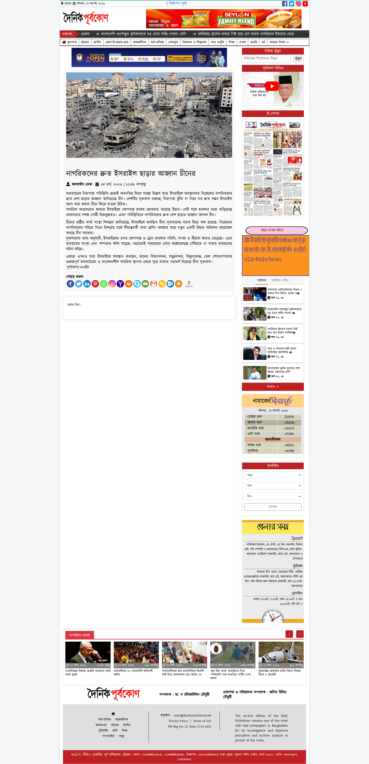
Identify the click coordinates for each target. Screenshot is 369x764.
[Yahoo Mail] (120, 283)
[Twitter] (78, 283)
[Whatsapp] (103, 283)
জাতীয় (97, 42)
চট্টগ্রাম (85, 42)
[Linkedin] (87, 283)
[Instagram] (112, 283)
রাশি (115, 731)
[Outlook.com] (170, 283)
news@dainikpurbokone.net (192, 715)
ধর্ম (263, 42)
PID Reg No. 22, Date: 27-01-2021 (189, 726)
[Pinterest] (95, 283)
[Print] (128, 283)
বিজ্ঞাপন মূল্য (178, 3)
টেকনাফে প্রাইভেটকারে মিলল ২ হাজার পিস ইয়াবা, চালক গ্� (285, 292)
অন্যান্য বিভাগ (278, 42)
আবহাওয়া (101, 725)
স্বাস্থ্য (121, 736)
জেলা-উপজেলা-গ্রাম (117, 42)
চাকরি (253, 42)
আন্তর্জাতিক (139, 42)
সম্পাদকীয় (108, 736)
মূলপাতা (71, 42)
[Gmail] (153, 283)
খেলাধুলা (173, 42)
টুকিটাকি (103, 731)
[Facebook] (70, 283)
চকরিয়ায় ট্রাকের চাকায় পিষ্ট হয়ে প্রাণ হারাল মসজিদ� (282, 331)
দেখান (273, 507)
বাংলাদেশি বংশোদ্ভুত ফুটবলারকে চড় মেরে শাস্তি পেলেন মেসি (119, 34)
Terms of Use (202, 721)
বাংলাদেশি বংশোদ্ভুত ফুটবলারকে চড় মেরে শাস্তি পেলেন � (285, 311)
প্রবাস (242, 42)
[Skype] (137, 283)
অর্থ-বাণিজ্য (157, 42)
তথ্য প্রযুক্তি (217, 42)
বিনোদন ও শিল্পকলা (194, 42)
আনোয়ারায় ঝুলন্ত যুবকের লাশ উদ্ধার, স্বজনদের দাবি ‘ (284, 370)
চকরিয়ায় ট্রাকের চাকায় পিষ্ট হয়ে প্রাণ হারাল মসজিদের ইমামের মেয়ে (221, 34)
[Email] (145, 283)
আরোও (271, 386)
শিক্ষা (232, 42)
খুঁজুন (298, 58)
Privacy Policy (178, 721)
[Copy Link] (162, 283)
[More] (178, 283)
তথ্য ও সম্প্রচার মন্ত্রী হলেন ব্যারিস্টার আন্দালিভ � (282, 351)
